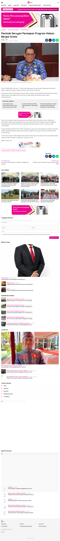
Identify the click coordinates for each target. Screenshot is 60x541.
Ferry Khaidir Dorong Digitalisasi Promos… (13, 367)
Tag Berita (7, 396)
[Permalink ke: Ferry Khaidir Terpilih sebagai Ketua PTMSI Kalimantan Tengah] (30, 469)
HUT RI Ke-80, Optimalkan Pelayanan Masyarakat (48, 201)
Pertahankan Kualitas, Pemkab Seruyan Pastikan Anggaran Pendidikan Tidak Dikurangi (48, 105)
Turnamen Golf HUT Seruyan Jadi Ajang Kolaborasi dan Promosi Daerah (9, 185)
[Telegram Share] (53, 40)
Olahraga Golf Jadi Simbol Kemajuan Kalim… (21, 512)
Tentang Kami (42, 526)
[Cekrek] (30, 2)
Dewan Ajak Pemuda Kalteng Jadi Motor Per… (20, 372)
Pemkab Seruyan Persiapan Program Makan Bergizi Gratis (46, 162)
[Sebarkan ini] (46, 40)
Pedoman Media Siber (26, 526)
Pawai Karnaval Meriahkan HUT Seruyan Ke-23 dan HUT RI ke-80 (30, 201)
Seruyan (6, 391)
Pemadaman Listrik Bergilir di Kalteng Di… (13, 279)
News (7, 278)
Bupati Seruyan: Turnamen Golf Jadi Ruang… (20, 300)
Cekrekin (3, 278)
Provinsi (6, 388)
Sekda (23, 150)
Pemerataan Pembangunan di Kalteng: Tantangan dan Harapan (15, 162)
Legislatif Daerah (17, 365)
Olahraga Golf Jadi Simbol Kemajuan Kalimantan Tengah (49, 184)
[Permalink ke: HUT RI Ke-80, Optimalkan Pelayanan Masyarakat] (50, 194)
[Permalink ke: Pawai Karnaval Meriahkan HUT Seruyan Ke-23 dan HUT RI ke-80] (30, 194)
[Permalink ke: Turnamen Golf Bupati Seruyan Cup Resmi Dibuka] (10, 194)
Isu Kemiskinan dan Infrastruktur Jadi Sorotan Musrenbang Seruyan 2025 (10, 105)
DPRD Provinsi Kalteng (7, 365)
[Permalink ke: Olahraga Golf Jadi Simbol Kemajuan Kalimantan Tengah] (50, 177)
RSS (4, 532)
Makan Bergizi (5, 150)
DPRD (5, 385)
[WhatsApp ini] (57, 40)
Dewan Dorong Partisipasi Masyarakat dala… (20, 378)
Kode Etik (41, 524)
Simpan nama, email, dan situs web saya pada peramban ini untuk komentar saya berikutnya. (26, 234)
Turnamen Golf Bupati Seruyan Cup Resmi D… (20, 306)
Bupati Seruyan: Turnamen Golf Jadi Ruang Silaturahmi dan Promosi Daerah (29, 185)
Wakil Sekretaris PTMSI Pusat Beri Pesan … (20, 500)
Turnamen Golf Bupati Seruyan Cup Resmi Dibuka (9, 201)
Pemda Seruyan (10, 299)
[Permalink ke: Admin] (2, 40)
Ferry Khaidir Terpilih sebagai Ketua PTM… (20, 488)
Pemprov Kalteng (20, 511)
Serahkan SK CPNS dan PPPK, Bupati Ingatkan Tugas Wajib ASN (30, 105)
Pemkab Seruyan (15, 150)
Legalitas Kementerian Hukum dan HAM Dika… (20, 284)
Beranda (3, 524)
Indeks (22, 524)
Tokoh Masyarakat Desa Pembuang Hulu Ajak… (20, 290)
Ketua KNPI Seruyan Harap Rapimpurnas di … (20, 324)
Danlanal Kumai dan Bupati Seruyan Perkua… (21, 494)
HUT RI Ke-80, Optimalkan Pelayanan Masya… (20, 318)
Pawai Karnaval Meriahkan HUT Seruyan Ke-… (20, 312)
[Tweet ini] (50, 40)
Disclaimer (4, 526)
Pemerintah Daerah (20, 299)
